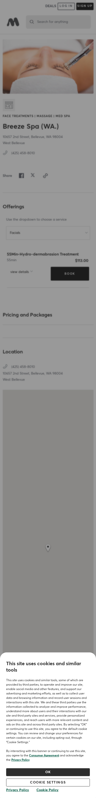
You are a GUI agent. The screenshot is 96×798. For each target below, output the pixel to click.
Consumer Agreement (44, 755)
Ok (48, 772)
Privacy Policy (20, 760)
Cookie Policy (47, 790)
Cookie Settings (48, 782)
